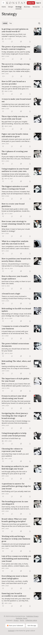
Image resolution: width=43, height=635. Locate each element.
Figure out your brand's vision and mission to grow (15, 135)
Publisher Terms (21, 618)
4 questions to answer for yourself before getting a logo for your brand (16, 486)
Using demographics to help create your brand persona (14, 434)
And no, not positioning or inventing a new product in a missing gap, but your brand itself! (16, 265)
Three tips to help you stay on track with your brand (15, 117)
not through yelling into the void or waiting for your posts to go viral (14, 472)
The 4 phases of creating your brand (15, 152)
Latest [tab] (5, 23)
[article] (21, 35)
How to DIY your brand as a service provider (14, 82)
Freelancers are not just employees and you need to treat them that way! (16, 545)
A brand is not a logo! (11, 293)
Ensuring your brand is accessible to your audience (14, 594)
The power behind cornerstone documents (15, 344)
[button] (3, 7)
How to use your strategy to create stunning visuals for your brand (16, 223)
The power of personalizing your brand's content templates (16, 47)
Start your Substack (16, 625)
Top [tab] (10, 23)
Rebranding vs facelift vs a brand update (16, 309)
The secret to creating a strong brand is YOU (15, 65)
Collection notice (31, 620)
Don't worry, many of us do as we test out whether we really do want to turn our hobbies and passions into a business (16, 508)
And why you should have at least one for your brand (15, 350)
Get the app (32, 625)
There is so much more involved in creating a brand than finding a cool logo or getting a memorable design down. (16, 297)
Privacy (16, 620)
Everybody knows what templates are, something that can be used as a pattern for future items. (16, 175)
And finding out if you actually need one (16, 491)
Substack (11, 631)
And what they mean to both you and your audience (15, 455)
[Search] (39, 23)
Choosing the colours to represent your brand (12, 450)
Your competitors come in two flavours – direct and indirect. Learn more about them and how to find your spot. (16, 247)
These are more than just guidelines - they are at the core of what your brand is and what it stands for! (16, 525)
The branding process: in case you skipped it (15, 502)
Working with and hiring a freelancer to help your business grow (16, 538)
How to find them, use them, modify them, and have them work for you (15, 582)
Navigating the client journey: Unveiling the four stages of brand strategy (15, 415)
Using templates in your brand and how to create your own (15, 170)
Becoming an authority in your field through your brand (15, 467)
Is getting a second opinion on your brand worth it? (15, 30)
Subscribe (31, 3)
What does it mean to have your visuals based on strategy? (16, 230)
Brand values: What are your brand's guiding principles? (14, 520)
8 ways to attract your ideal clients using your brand (14, 397)
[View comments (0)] (12, 41)
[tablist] (7, 23)
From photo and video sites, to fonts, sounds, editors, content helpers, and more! (15, 565)
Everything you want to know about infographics (15, 577)
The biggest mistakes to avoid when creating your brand (15, 187)
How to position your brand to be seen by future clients (16, 259)
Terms (22, 620)
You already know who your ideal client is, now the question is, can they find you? (16, 600)
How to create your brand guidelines (13, 205)
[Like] (3, 41)
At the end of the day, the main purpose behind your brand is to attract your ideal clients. (16, 402)
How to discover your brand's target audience (15, 277)
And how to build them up (11, 438)
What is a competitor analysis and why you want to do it (15, 242)
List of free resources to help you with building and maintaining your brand (16, 558)
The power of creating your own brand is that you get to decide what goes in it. (16, 88)
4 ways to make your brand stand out (16, 100)
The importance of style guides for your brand (15, 379)
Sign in (38, 3)
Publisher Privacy (32, 616)
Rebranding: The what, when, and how (16, 362)
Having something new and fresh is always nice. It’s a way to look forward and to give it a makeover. (15, 367)
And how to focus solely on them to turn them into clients (16, 282)
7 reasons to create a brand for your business (15, 327)
